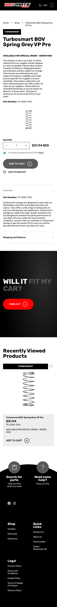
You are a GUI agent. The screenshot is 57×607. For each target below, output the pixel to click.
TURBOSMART (25, 366)
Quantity (7, 140)
